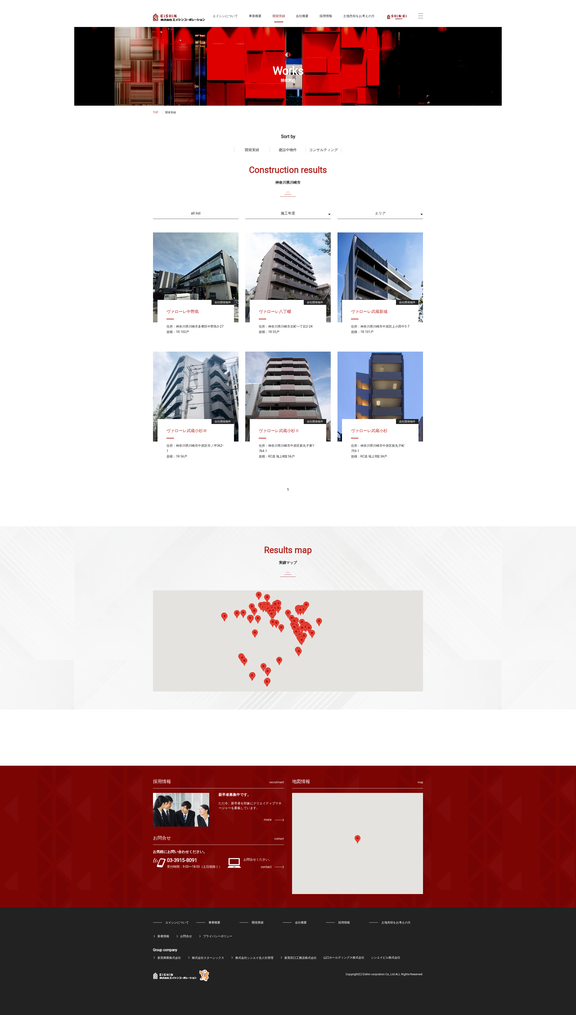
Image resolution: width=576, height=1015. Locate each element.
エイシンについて (225, 16)
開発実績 (278, 16)
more (268, 819)
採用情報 (326, 16)
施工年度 (288, 213)
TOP (155, 112)
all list (195, 213)
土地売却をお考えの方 (359, 16)
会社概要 (302, 16)
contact (266, 867)
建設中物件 (288, 150)
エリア (380, 213)
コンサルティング (323, 150)
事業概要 (255, 16)
